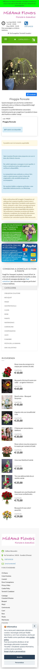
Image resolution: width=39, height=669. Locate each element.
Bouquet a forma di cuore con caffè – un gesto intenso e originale (25, 382)
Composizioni (9, 331)
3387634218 (28, 26)
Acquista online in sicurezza (11, 246)
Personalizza (19, 662)
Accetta (19, 657)
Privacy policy (6, 585)
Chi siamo (5, 573)
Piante (7, 318)
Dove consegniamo (8, 582)
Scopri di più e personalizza (14, 651)
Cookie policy (6, 588)
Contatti (4, 579)
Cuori (6, 310)
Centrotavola (10, 306)
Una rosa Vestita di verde (24, 460)
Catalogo (23, 39)
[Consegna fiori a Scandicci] (19, 14)
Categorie (10, 288)
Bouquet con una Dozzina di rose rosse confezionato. (25, 493)
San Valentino (10, 347)
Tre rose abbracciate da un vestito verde (24, 477)
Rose (6, 314)
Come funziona (6, 576)
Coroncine (9, 327)
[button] (33, 39)
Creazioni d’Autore (12, 293)
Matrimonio (9, 322)
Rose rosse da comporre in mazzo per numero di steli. (24, 365)
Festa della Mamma (12, 343)
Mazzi (6, 302)
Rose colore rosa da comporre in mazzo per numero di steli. (26, 445)
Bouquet (8, 297)
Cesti (6, 335)
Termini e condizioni (8, 591)
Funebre (8, 339)
